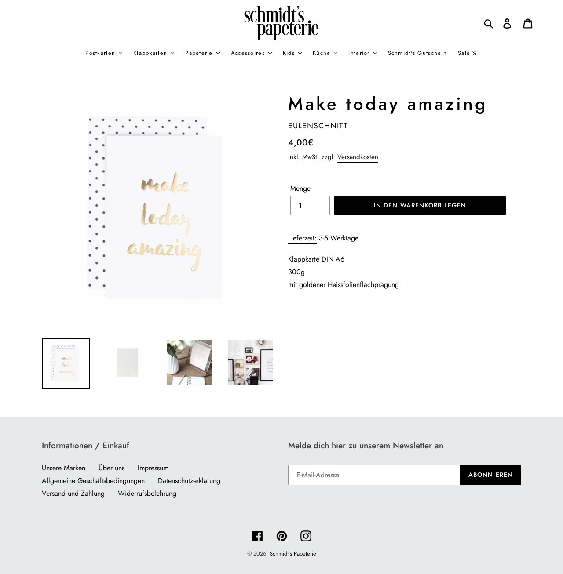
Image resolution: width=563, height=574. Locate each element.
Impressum (153, 468)
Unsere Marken (63, 468)
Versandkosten (357, 157)
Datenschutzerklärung (189, 481)
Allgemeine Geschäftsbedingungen (93, 481)
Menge (300, 188)
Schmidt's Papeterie (293, 553)
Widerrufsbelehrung (147, 493)
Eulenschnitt (317, 125)
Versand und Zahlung (73, 493)
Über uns (111, 468)
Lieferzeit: (302, 238)
